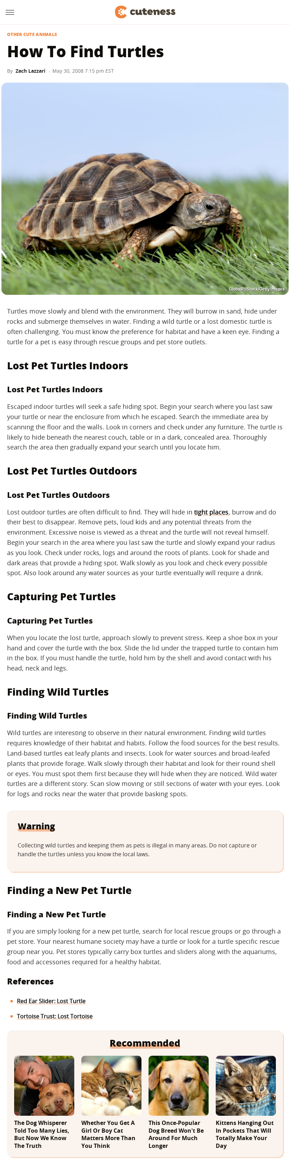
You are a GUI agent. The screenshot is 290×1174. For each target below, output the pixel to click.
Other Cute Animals (32, 34)
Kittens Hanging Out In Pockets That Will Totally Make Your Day (245, 1134)
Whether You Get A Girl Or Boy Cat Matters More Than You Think (108, 1134)
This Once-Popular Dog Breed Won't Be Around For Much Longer (176, 1134)
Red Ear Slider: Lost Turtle (51, 1001)
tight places (211, 512)
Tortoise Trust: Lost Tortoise (55, 1016)
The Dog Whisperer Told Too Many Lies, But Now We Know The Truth (41, 1134)
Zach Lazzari (30, 70)
